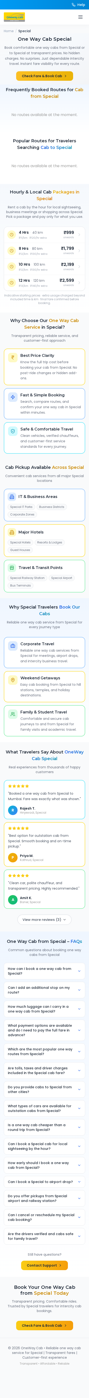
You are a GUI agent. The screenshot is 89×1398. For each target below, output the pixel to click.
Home (9, 31)
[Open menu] (80, 17)
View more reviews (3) (42, 919)
